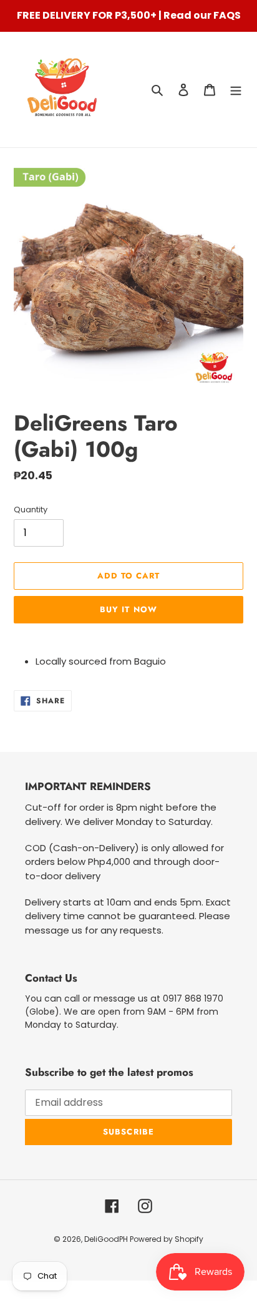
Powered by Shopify (166, 1239)
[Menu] (236, 89)
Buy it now (128, 609)
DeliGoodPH (107, 1239)
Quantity (30, 509)
